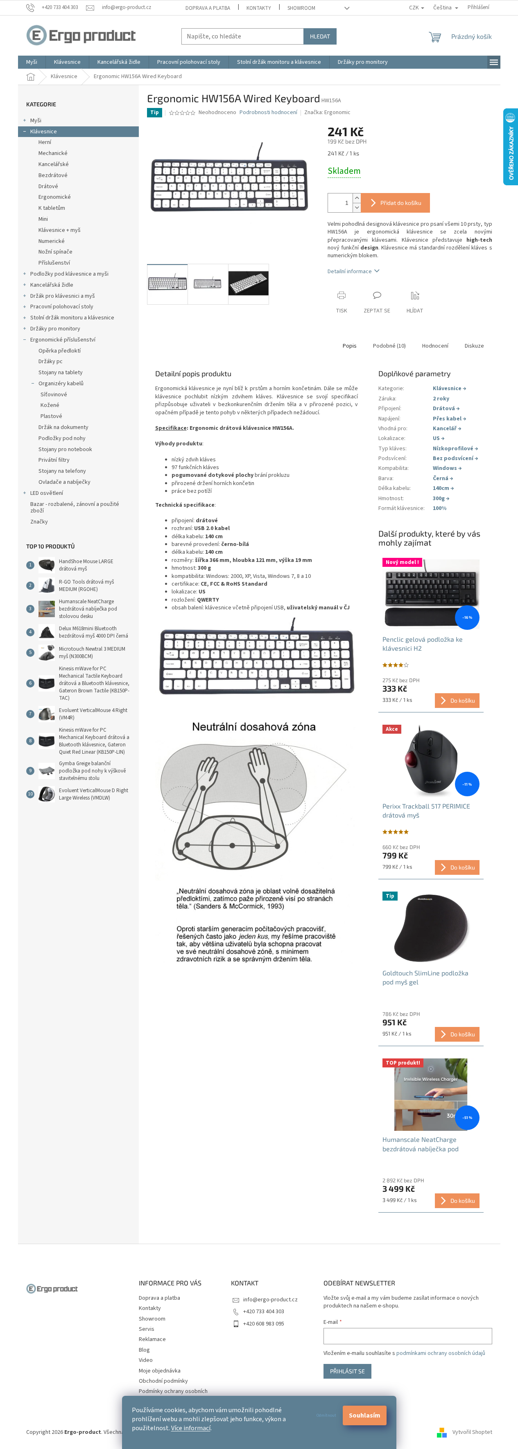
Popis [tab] (350, 346)
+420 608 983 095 (263, 1324)
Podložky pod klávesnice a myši (69, 274)
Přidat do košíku (400, 202)
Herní (44, 142)
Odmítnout (326, 1415)
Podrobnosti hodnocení (268, 113)
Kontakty (259, 8)
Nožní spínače (55, 252)
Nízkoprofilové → (455, 449)
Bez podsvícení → (455, 458)
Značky (39, 522)
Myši (35, 121)
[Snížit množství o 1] (357, 207)
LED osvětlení (46, 493)
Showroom (301, 8)
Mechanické (53, 153)
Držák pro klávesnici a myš (62, 296)
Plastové (51, 416)
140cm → (443, 488)
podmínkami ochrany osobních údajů (440, 1353)
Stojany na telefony (62, 471)
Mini (43, 219)
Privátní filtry (54, 460)
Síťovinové (54, 395)
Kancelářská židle (51, 285)
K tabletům (51, 208)
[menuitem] (31, 62)
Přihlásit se (347, 1371)
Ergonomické (54, 197)
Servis (146, 1329)
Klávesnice (43, 132)
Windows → (447, 468)
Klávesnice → (449, 388)
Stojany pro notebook (65, 449)
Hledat (320, 36)
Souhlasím (364, 1415)
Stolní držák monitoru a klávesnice (72, 318)
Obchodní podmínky (163, 1381)
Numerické (51, 241)
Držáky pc (50, 361)
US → (439, 438)
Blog (144, 1350)
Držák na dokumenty (63, 427)
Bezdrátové (53, 175)
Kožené (50, 405)
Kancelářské (53, 164)
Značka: (327, 112)
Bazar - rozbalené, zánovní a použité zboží (74, 507)
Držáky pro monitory (55, 329)
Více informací (190, 1428)
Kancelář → (447, 429)
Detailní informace (350, 271)
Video (146, 1360)
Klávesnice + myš (59, 230)
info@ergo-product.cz (270, 1300)
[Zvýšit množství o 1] (357, 198)
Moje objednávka (160, 1371)
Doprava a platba (207, 8)
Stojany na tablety (60, 372)
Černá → (443, 478)
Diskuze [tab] (474, 346)
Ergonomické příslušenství (62, 340)
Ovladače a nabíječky (64, 482)
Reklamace (152, 1339)
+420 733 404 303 (263, 1311)
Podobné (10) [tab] (389, 346)
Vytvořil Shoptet (472, 1432)
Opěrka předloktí (59, 351)
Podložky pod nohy (62, 438)
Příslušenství (54, 263)
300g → (441, 498)
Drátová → (446, 408)
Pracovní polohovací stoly (61, 307)
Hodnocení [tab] (435, 346)
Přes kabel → (449, 419)
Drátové (48, 186)
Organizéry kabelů (61, 384)
